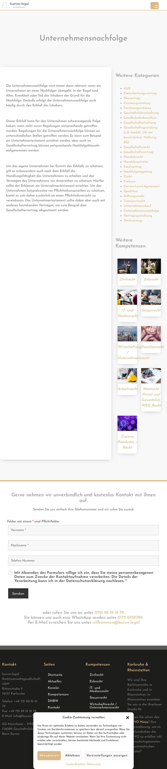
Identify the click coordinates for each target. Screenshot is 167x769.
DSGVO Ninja (137, 722)
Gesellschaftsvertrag (139, 152)
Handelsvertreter (136, 162)
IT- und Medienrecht (99, 689)
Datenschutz (94, 764)
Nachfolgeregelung (138, 171)
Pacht (128, 176)
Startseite (55, 675)
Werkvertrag (133, 220)
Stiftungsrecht (134, 196)
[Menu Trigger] (155, 5)
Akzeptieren (49, 755)
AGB (127, 88)
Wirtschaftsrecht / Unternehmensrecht (104, 706)
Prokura (129, 181)
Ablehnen (72, 755)
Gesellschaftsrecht (137, 147)
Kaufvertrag (133, 166)
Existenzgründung (137, 103)
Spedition (131, 191)
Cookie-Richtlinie (75, 764)
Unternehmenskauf (137, 206)
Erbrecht (96, 681)
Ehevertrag (132, 98)
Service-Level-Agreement (142, 186)
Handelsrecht (133, 157)
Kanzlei (53, 688)
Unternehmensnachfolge (141, 211)
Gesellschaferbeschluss (140, 118)
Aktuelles (55, 681)
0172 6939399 (130, 618)
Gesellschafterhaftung (140, 122)
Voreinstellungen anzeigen (106, 755)
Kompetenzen (58, 694)
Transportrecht (134, 201)
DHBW (53, 701)
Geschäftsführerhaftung (141, 113)
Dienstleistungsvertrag (140, 93)
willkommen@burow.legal (116, 623)
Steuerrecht (98, 697)
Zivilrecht (96, 675)
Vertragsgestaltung (138, 215)
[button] (128, 718)
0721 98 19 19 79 (109, 613)
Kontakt (54, 707)
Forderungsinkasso (137, 108)
